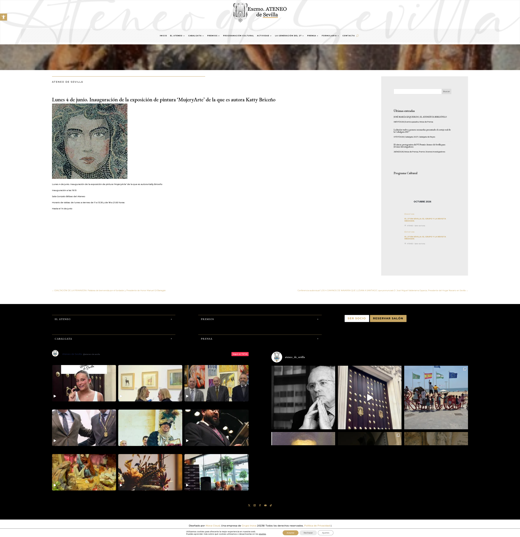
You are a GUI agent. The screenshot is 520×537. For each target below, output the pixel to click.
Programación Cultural (238, 36)
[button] (3, 17)
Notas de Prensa (426, 122)
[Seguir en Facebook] (260, 505)
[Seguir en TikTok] (271, 505)
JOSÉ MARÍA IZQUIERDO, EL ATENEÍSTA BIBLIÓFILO (420, 116)
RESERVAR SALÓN (388, 318)
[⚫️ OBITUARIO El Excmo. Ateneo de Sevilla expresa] (303, 397)
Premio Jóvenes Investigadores (432, 152)
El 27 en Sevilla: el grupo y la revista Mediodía (425, 220)
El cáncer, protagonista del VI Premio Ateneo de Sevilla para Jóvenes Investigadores (419, 145)
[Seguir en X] (249, 505)
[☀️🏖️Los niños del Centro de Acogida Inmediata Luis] (436, 397)
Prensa (311, 36)
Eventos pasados (412, 122)
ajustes (262, 534)
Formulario (329, 36)
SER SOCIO (357, 318)
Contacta (348, 36)
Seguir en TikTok (240, 354)
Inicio (163, 36)
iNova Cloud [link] (213, 525)
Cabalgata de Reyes (427, 137)
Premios (212, 36)
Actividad (263, 36)
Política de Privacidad (317, 525)
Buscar (446, 91)
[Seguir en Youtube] (265, 505)
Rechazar (308, 533)
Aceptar (290, 533)
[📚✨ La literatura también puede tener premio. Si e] (370, 397)
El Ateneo (176, 36)
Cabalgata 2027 (411, 137)
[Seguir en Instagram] (254, 505)
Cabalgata (195, 36)
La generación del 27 (288, 36)
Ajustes (325, 533)
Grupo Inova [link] (249, 525)
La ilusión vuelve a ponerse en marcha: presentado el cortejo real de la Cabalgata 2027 (422, 130)
